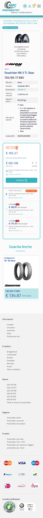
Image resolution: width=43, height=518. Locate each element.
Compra (20, 180)
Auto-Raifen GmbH (16, 197)
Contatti (10, 324)
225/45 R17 (11, 388)
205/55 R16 (11, 385)
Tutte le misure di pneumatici (19, 402)
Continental (11, 354)
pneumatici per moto (15, 448)
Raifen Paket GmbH (16, 214)
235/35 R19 (11, 396)
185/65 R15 (11, 399)
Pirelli (9, 366)
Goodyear (11, 360)
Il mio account (29, 6)
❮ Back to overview (10, 28)
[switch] (30, 509)
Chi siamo (11, 327)
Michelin (10, 363)
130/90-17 (22, 90)
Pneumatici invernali (15, 421)
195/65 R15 (11, 393)
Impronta (11, 330)
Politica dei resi (13, 336)
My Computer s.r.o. (16, 230)
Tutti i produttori (14, 369)
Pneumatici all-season (16, 423)
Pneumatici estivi (14, 418)
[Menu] (34, 503)
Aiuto (9, 333)
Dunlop (10, 357)
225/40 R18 (11, 391)
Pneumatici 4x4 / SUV (16, 442)
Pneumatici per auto (15, 439)
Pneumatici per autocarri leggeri (20, 445)
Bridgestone (12, 352)
